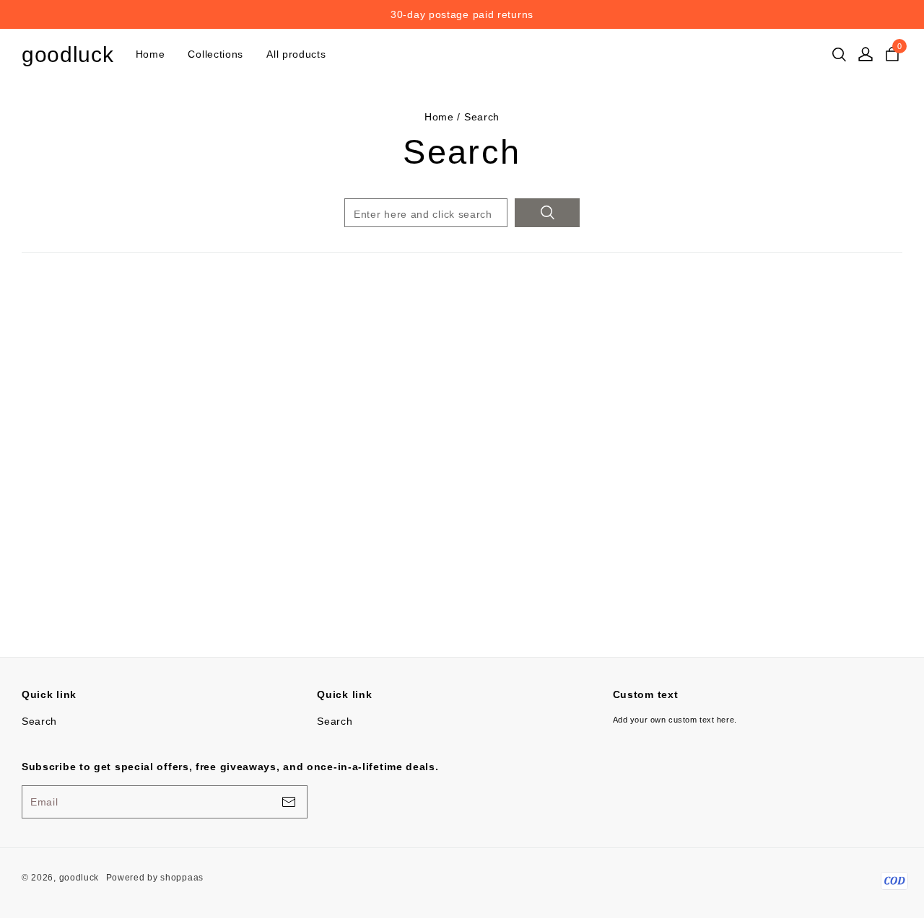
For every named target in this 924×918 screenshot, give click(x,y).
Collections (215, 54)
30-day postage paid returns (700, 14)
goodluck (68, 54)
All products (296, 54)
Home (150, 54)
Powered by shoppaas (155, 878)
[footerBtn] (288, 801)
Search (39, 721)
